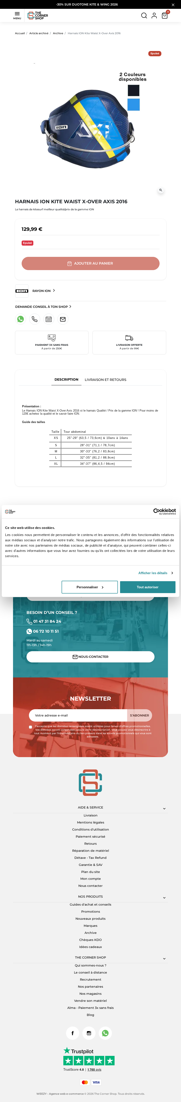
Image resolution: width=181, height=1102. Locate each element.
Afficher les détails (153, 573)
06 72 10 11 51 (45, 631)
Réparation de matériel (90, 850)
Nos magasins (90, 993)
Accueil (20, 33)
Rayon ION (41, 290)
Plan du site (90, 872)
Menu (17, 15)
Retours (90, 843)
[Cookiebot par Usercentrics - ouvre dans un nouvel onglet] (156, 511)
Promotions (90, 911)
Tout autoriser (147, 587)
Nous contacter (90, 886)
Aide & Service (90, 807)
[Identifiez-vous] (154, 15)
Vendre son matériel (90, 1000)
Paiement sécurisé (90, 836)
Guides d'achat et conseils (90, 904)
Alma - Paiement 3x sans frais (90, 1008)
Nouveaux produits (90, 918)
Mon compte (90, 878)
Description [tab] (66, 379)
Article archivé (38, 33)
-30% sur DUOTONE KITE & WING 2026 (87, 4)
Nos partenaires (90, 986)
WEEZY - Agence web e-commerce (60, 1093)
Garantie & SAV (90, 865)
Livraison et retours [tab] (105, 380)
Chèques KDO (90, 940)
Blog (90, 1015)
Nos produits (90, 896)
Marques (90, 925)
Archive (58, 33)
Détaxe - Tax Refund (90, 857)
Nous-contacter (92, 656)
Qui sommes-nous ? (90, 965)
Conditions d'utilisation (90, 829)
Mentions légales (90, 822)
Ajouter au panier (93, 263)
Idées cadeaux (90, 947)
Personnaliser (87, 587)
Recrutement (90, 979)
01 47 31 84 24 (46, 621)
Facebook (72, 1033)
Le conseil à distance (90, 972)
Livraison (91, 815)
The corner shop (90, 957)
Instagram (89, 1033)
